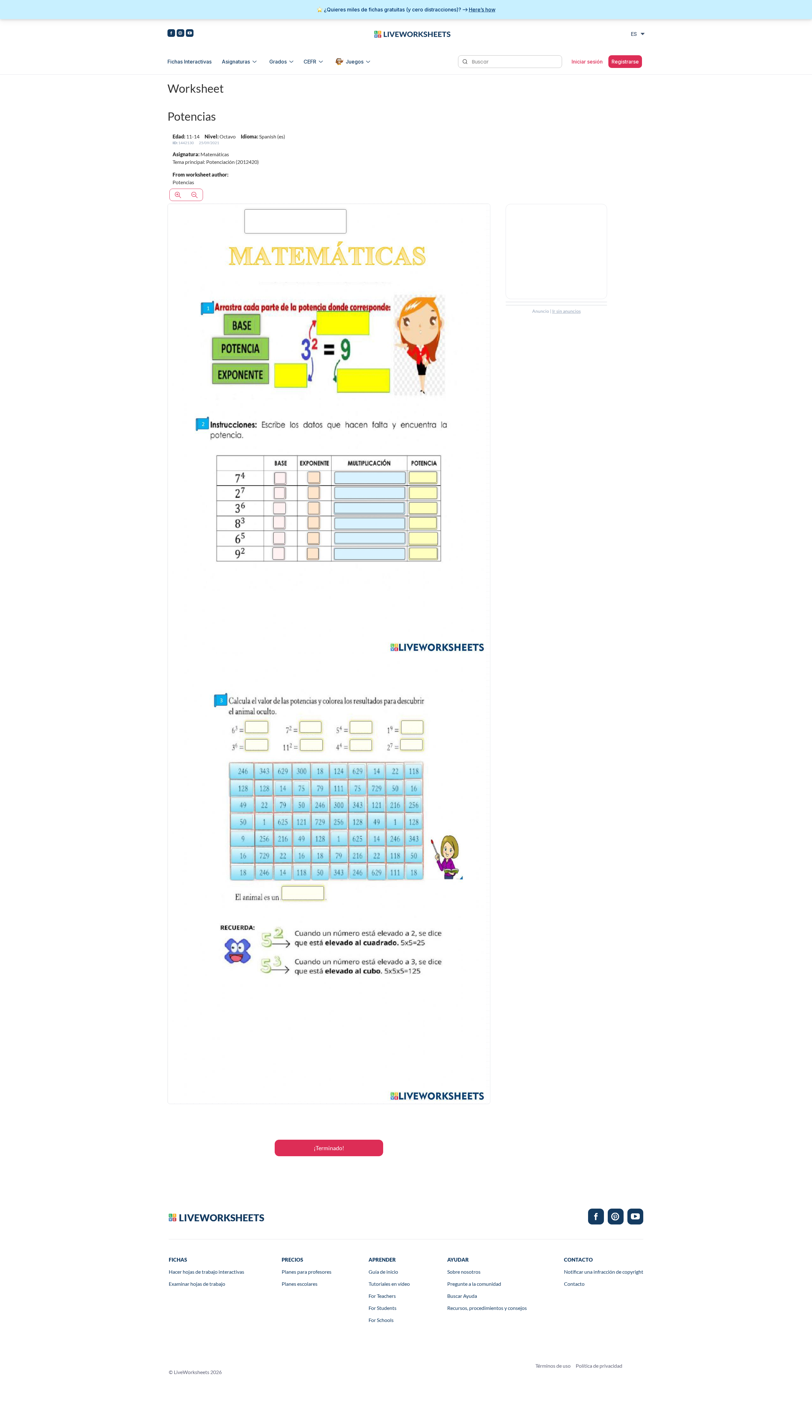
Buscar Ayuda (462, 1296)
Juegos (354, 61)
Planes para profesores (306, 1272)
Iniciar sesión (587, 61)
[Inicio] (412, 33)
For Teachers (382, 1296)
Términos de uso (553, 1366)
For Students (382, 1308)
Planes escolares (300, 1284)
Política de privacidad (599, 1366)
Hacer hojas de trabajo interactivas (206, 1272)
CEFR (310, 61)
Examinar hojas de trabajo (197, 1284)
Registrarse (625, 61)
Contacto (574, 1284)
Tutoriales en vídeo (389, 1284)
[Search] (465, 61)
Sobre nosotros (464, 1272)
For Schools (381, 1320)
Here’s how (482, 9)
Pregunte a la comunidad (474, 1284)
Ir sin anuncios (566, 311)
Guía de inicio (383, 1272)
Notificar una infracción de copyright (603, 1272)
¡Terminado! (329, 1147)
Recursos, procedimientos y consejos (487, 1308)
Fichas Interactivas (189, 61)
